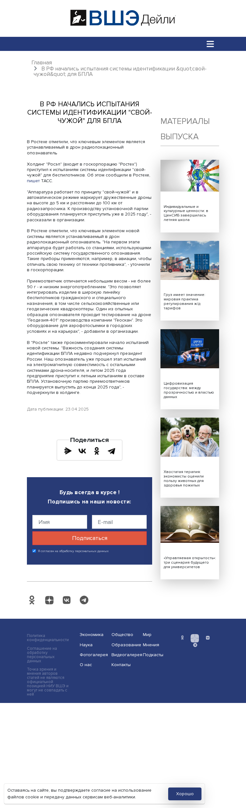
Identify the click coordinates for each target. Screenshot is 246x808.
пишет (33, 181)
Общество (122, 634)
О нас (86, 664)
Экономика (91, 634)
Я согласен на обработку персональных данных (73, 551)
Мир (147, 634)
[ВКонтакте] (82, 451)
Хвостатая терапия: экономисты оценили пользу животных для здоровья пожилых (184, 478)
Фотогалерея (93, 654)
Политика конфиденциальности (48, 638)
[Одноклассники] (96, 451)
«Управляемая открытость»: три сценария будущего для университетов (190, 562)
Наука (86, 645)
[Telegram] (111, 451)
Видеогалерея (125, 654)
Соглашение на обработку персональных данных (42, 655)
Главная (41, 62)
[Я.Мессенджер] (68, 451)
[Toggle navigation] (210, 43)
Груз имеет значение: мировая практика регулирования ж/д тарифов (184, 301)
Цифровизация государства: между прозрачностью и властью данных (189, 390)
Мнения (151, 645)
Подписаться (89, 538)
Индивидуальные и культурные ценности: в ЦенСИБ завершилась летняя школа (186, 213)
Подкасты (153, 654)
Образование (125, 645)
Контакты (121, 664)
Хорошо (185, 793)
